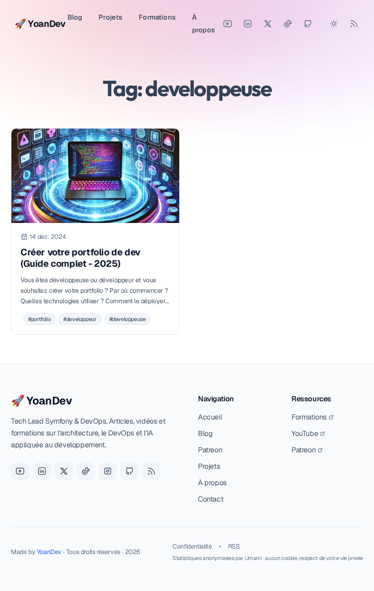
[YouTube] (227, 24)
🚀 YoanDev (41, 401)
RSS (234, 546)
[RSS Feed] (354, 24)
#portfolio (39, 319)
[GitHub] (308, 24)
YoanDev (49, 552)
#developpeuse (127, 319)
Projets (110, 17)
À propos (203, 23)
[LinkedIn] (248, 24)
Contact (210, 499)
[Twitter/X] (268, 24)
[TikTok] (288, 24)
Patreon (210, 450)
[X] (64, 471)
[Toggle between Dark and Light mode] (334, 24)
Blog (75, 17)
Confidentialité (192, 546)
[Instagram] (108, 471)
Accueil (210, 417)
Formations (157, 17)
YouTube (304, 433)
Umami (253, 558)
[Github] (129, 471)
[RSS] (151, 471)
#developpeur (79, 319)
